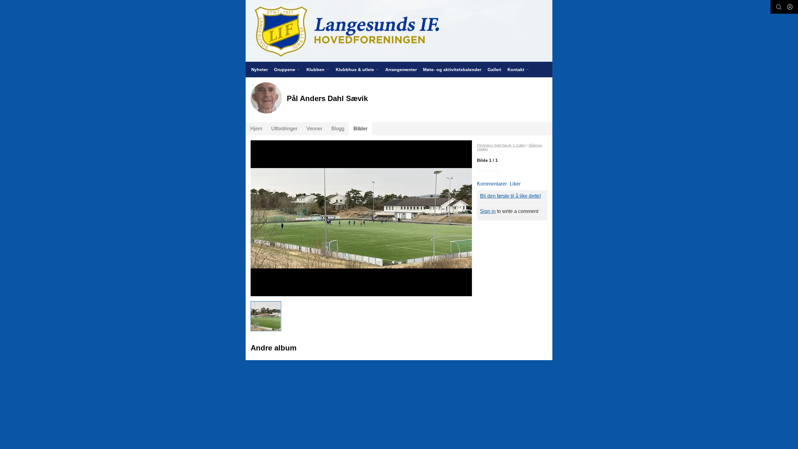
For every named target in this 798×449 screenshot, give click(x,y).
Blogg (337, 128)
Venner (314, 128)
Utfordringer (284, 128)
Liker (515, 183)
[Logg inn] (790, 6)
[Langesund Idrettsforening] (399, 31)
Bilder (360, 128)
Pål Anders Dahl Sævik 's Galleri (501, 145)
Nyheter (259, 69)
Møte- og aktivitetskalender (452, 69)
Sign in (488, 211)
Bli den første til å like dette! (510, 196)
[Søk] (778, 6)
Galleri (494, 69)
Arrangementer (401, 69)
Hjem (256, 128)
